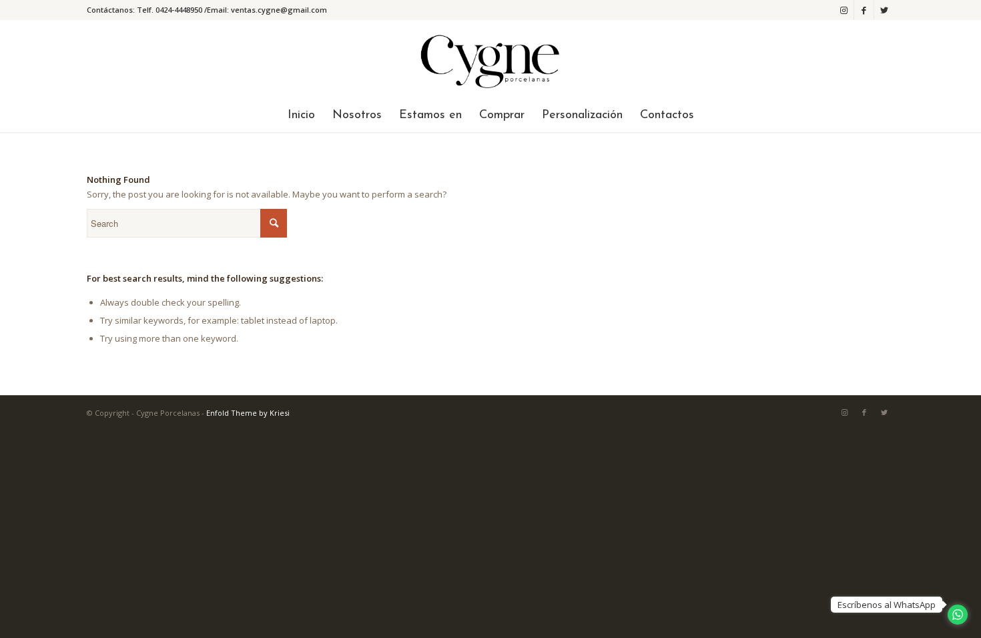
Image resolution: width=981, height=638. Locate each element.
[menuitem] (301, 115)
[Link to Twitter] (884, 10)
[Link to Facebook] (864, 10)
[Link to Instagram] (844, 10)
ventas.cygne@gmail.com (279, 10)
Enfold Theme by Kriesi (248, 413)
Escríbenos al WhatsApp (887, 605)
